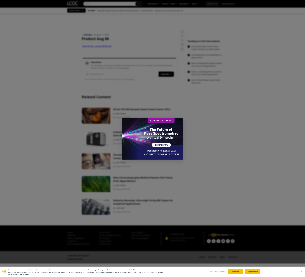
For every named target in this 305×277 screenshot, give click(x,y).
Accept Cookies (252, 271)
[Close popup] (180, 120)
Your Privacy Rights (217, 271)
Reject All (235, 271)
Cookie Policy (24, 274)
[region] (152, 271)
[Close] (301, 271)
